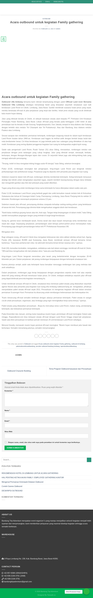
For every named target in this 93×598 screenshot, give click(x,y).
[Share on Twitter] (44, 336)
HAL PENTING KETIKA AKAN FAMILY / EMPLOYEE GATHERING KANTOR (33, 478)
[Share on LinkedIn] (57, 336)
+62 (5, 576)
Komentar (9, 391)
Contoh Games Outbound (12, 486)
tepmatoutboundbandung (68, 346)
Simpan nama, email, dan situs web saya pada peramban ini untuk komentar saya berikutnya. (44, 442)
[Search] (27, 9)
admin (58, 29)
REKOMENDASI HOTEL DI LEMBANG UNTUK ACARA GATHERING (30, 473)
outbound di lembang (78, 344)
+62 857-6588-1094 (12, 573)
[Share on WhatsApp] (36, 336)
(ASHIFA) (23, 573)
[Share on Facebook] (40, 336)
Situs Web (8, 431)
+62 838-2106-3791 (12, 579)
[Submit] (89, 460)
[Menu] (90, 9)
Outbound (46, 18)
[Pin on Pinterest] (53, 336)
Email (7, 421)
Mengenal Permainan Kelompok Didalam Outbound (22, 482)
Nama (7, 410)
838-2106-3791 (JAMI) (16, 576)
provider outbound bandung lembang (48, 346)
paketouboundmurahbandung (25, 346)
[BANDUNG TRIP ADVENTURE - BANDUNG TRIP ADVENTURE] (13, 9)
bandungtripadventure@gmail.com (18, 582)
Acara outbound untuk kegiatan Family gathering (54, 344)
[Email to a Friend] (48, 336)
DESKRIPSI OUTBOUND (12, 491)
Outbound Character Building (19, 371)
